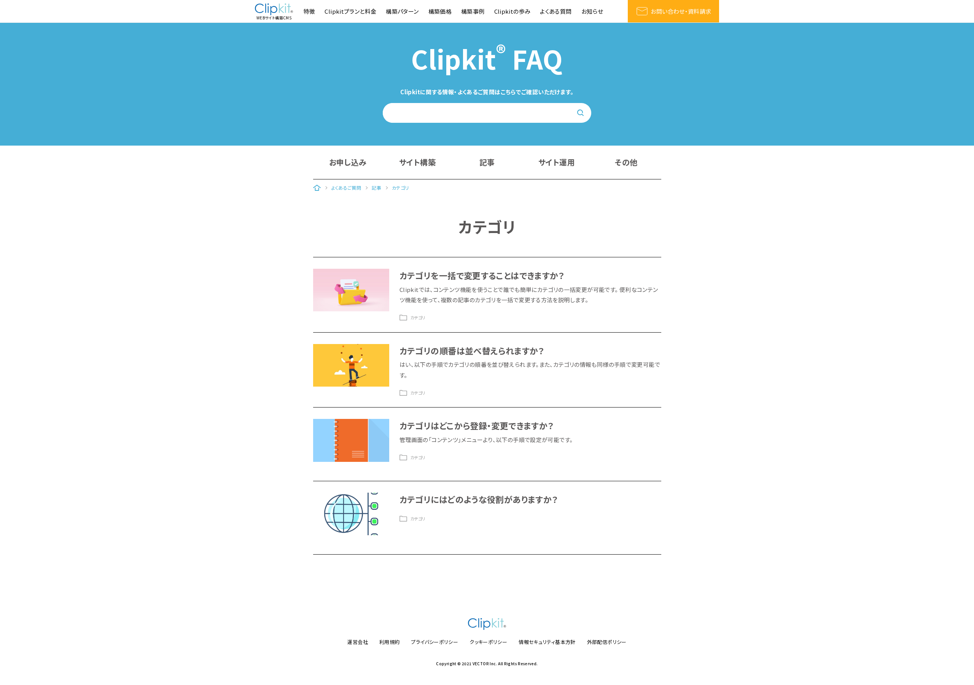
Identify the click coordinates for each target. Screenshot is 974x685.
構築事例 (473, 11)
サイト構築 (417, 162)
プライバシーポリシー (434, 641)
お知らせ (592, 11)
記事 (487, 162)
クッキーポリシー (488, 641)
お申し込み (348, 162)
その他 (626, 162)
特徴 (309, 11)
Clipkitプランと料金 (350, 11)
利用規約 (389, 641)
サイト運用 (556, 162)
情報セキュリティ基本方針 (547, 641)
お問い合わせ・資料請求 (681, 11)
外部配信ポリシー (607, 641)
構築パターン (402, 11)
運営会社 (357, 641)
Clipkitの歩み (512, 11)
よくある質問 (555, 11)
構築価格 (440, 11)
